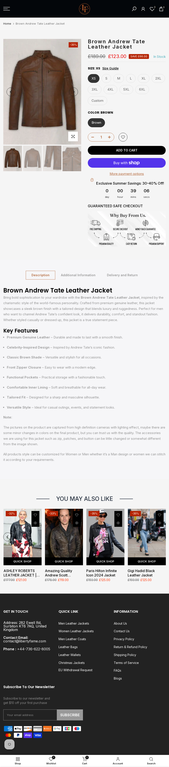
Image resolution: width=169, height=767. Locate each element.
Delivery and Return (122, 275)
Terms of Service (126, 663)
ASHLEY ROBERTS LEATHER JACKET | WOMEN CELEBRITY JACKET (20, 573)
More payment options (127, 174)
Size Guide (110, 68)
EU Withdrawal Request (75, 670)
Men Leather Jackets (74, 623)
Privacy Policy (124, 639)
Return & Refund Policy (130, 647)
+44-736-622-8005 (33, 649)
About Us (120, 623)
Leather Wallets (70, 655)
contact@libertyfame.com (24, 641)
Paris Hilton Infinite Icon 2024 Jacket (101, 573)
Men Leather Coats (72, 639)
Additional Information (78, 275)
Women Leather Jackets (76, 631)
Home (7, 23)
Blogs (118, 678)
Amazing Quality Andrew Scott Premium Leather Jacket (59, 573)
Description (40, 275)
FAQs (117, 670)
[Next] (73, 91)
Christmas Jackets (72, 663)
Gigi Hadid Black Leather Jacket (141, 573)
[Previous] (11, 91)
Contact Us (122, 631)
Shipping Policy (125, 655)
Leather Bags (68, 647)
